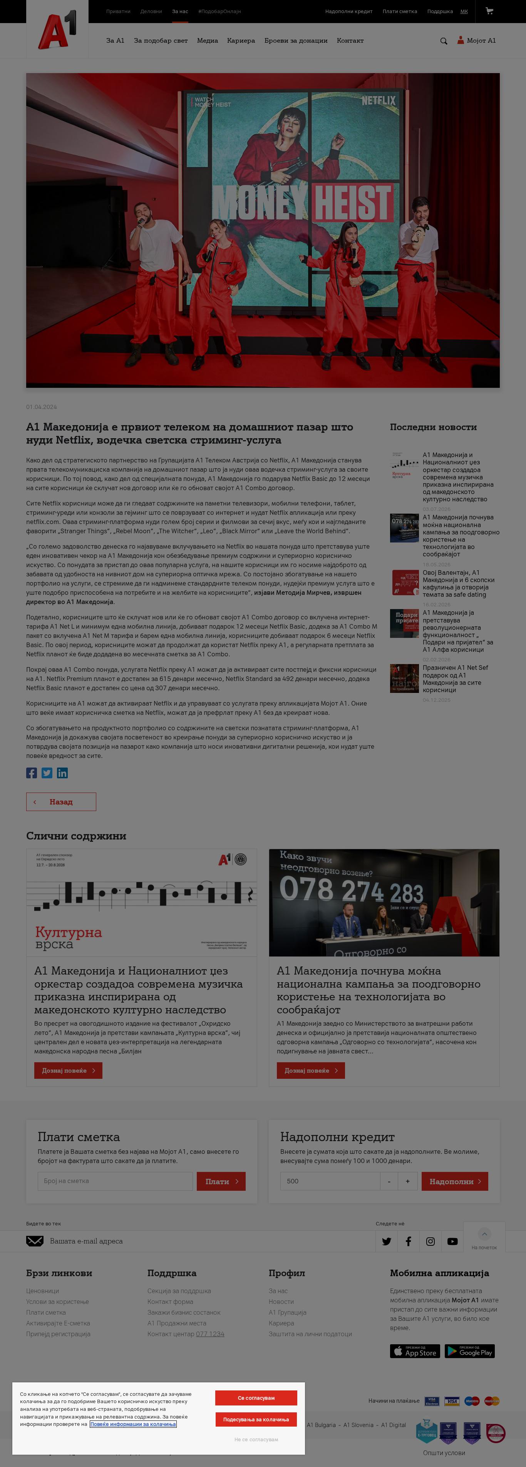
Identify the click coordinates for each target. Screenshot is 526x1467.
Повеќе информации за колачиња (133, 1424)
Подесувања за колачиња (256, 1419)
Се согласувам (256, 1398)
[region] (158, 1418)
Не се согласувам (256, 1439)
